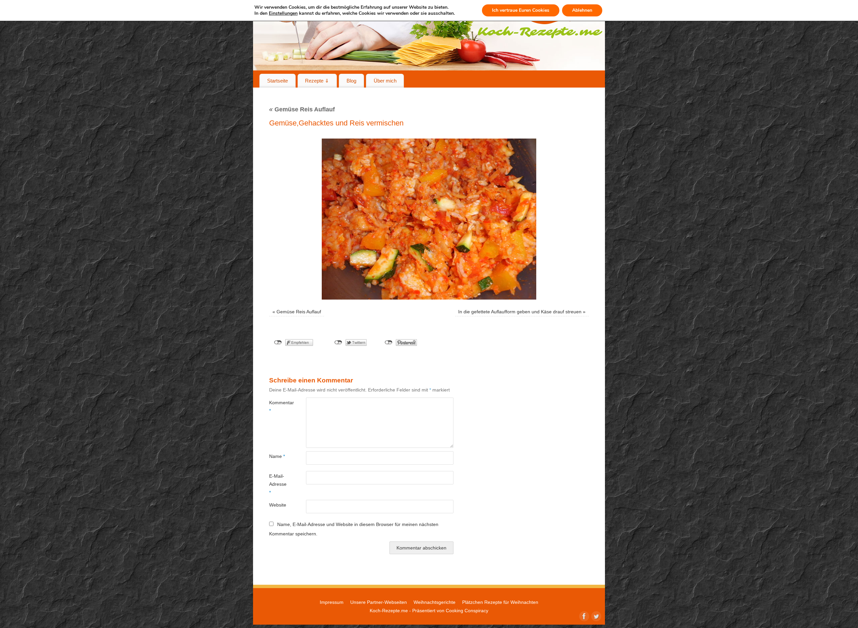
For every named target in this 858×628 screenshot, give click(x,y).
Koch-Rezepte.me (389, 610)
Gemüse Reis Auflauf (302, 109)
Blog (351, 81)
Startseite (277, 81)
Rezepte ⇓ (317, 81)
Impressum (332, 602)
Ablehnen (582, 10)
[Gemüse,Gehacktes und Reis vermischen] (429, 219)
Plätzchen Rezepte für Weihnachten (500, 602)
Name (277, 456)
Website (277, 505)
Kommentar (278, 406)
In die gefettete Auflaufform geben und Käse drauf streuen (519, 311)
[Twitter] (595, 615)
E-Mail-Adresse (278, 484)
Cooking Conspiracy (467, 610)
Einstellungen (283, 13)
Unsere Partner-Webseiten (378, 602)
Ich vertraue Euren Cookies (520, 10)
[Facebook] (583, 615)
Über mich (385, 81)
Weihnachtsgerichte (434, 602)
